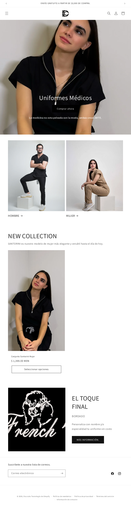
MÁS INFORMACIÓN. (88, 439)
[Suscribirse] (61, 473)
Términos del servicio (105, 496)
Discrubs (27, 496)
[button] (6, 13)
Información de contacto (67, 499)
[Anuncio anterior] (6, 3)
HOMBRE (13, 216)
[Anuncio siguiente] (124, 3)
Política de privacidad (83, 496)
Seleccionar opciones (36, 369)
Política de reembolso (62, 496)
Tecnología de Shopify (40, 496)
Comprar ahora (65, 108)
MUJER (70, 216)
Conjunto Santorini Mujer (23, 356)
